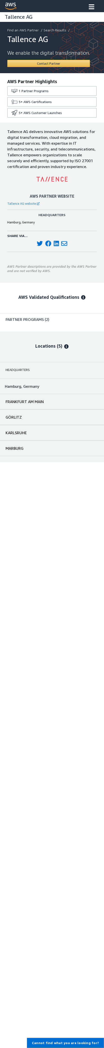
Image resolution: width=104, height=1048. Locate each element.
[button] (92, 7)
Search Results (55, 30)
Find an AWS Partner (23, 30)
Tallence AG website (21, 203)
